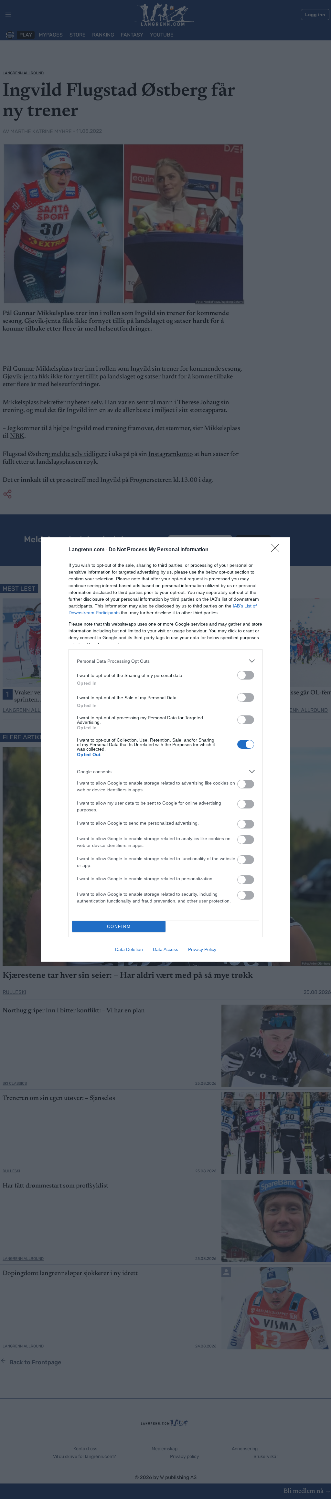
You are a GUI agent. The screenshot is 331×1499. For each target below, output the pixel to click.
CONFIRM (119, 926)
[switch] (245, 675)
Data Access (165, 949)
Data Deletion (129, 949)
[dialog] (165, 749)
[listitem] (165, 661)
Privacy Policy (202, 949)
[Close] (277, 550)
